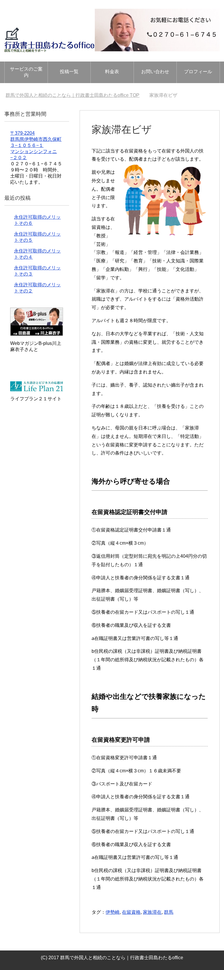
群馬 (168, 912)
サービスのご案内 (26, 72)
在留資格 (131, 912)
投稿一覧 (69, 71)
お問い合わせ (155, 71)
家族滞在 (152, 912)
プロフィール (198, 71)
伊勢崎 (113, 912)
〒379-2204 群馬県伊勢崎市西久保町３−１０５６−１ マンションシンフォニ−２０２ (36, 145)
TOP (72, 95)
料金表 (112, 71)
